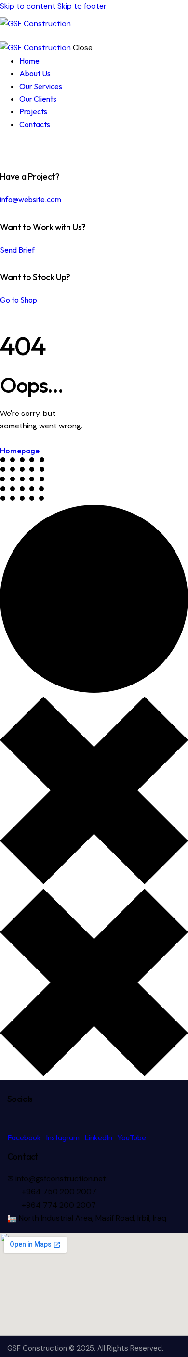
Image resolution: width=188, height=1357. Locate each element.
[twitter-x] (13, 148)
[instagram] (32, 148)
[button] (182, 23)
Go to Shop (18, 300)
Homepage (20, 450)
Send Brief (17, 250)
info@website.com (30, 199)
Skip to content (27, 6)
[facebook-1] (5, 148)
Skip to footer (82, 6)
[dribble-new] (21, 148)
